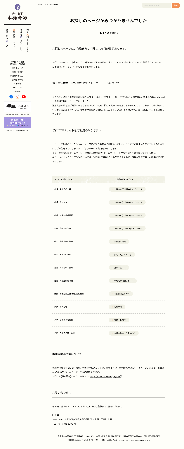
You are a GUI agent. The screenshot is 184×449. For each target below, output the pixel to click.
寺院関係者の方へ (17, 75)
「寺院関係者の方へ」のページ (132, 367)
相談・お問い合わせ (110, 440)
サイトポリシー (94, 440)
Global (17, 91)
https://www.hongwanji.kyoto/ (105, 376)
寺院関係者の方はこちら (77, 440)
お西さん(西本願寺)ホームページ (68, 376)
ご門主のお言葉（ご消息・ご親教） (17, 63)
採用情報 (17, 83)
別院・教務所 (17, 71)
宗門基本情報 (17, 79)
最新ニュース (17, 68)
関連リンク (17, 87)
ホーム (40, 4)
